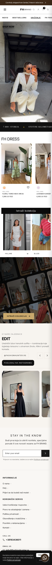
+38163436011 (13, 539)
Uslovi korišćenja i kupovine (15, 505)
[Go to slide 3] (28, 119)
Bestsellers (20, 18)
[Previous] (40, 355)
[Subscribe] (45, 453)
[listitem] (20, 394)
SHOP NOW (8, 26)
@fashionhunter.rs (15, 355)
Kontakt (7, 527)
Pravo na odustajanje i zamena (17, 509)
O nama (7, 483)
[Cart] (47, 10)
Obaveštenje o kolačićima (15, 518)
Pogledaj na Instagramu (18, 363)
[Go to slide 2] (26, 119)
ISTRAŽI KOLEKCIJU (17, 316)
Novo (5, 18)
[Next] (47, 355)
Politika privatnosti (11, 514)
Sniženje (36, 18)
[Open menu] (5, 9)
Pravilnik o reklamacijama (14, 523)
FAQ (5, 488)
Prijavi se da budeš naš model (16, 492)
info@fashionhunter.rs (17, 550)
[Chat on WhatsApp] (45, 558)
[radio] (4, 187)
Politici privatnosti (14, 560)
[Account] (38, 10)
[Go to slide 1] (23, 119)
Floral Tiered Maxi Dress (13, 194)
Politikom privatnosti (41, 459)
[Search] (33, 10)
